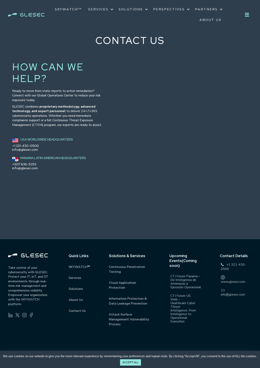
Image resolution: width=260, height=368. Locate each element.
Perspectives (169, 9)
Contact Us (77, 311)
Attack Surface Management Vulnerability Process (129, 319)
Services (98, 9)
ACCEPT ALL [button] (130, 362)
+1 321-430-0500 (25, 146)
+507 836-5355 (24, 164)
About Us (210, 20)
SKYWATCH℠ (79, 267)
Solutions (131, 9)
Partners (206, 9)
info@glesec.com (25, 149)
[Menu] (247, 15)
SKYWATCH (68, 9)
